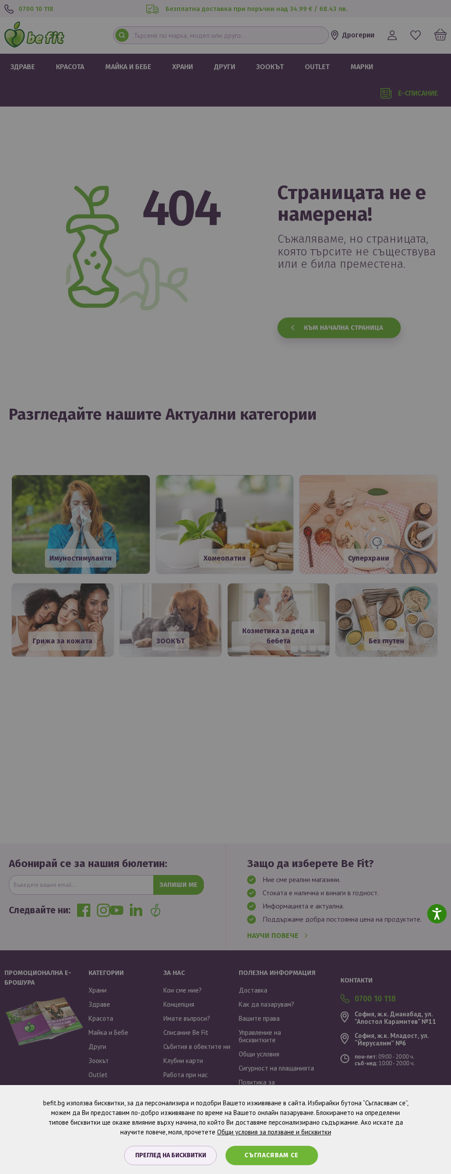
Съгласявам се (271, 1155)
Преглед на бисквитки (170, 1155)
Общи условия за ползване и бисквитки (274, 1132)
